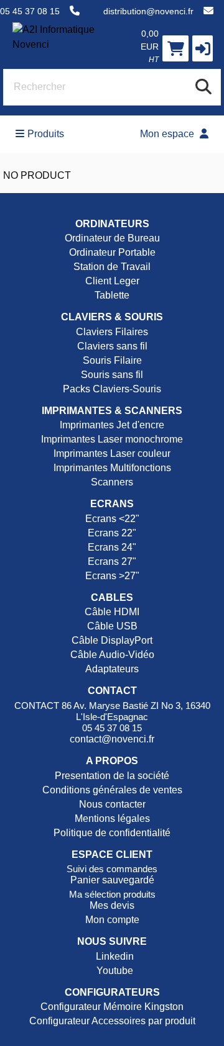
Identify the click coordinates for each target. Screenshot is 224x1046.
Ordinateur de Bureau (112, 238)
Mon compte (112, 919)
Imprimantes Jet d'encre (112, 425)
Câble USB (112, 626)
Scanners (112, 482)
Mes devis (112, 905)
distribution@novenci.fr (148, 11)
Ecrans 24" (112, 547)
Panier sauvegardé (112, 880)
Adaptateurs (112, 669)
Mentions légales (112, 818)
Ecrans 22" (112, 533)
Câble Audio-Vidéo (112, 654)
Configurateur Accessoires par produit (112, 1021)
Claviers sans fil (112, 346)
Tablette (112, 295)
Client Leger (112, 281)
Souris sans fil (112, 374)
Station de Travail (112, 266)
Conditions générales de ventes (112, 790)
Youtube (113, 970)
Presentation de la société (112, 775)
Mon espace (168, 133)
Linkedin (113, 956)
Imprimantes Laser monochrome (112, 439)
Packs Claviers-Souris (112, 389)
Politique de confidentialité (112, 832)
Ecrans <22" (112, 518)
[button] (202, 48)
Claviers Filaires (112, 332)
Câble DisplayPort (112, 640)
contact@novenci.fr (112, 739)
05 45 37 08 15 (30, 11)
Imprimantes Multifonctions (112, 467)
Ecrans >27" (112, 575)
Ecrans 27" (112, 561)
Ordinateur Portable (112, 252)
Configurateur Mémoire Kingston (112, 1006)
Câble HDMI (112, 611)
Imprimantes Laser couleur (112, 453)
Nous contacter (112, 804)
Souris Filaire (112, 360)
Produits (45, 133)
